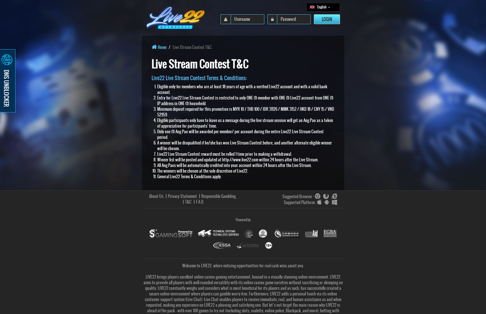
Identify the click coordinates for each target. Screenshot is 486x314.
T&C (188, 202)
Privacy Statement (182, 196)
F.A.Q (199, 202)
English (322, 8)
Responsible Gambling (218, 196)
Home (161, 47)
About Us (156, 196)
